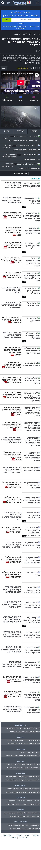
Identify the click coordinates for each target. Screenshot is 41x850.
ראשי (38, 34)
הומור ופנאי (20, 749)
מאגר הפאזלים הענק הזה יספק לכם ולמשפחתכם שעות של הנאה (23, 756)
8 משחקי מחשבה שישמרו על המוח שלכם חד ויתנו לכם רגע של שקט (22, 813)
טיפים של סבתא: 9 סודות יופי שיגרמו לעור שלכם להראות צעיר (23, 744)
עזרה (27, 835)
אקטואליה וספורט (20, 822)
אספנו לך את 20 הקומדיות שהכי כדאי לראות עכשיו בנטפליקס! (23, 801)
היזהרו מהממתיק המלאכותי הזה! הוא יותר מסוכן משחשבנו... (24, 731)
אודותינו (18, 835)
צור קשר (36, 835)
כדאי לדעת (20, 737)
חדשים (7, 131)
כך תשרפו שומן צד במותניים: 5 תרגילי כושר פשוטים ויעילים (24, 828)
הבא (4, 68)
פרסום (13, 837)
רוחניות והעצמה (19, 34)
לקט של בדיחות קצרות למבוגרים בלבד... (29, 752)
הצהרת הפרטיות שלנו (10, 26)
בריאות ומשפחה (20, 725)
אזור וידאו (32, 34)
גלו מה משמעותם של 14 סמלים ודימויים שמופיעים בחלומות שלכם (23, 792)
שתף (30, 68)
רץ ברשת (20, 761)
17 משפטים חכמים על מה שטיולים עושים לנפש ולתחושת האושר (23, 777)
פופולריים (20, 131)
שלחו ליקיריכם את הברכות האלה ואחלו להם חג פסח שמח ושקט (23, 789)
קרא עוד (28, 63)
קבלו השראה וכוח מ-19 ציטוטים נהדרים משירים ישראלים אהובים (23, 804)
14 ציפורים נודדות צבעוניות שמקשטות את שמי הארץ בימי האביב (23, 780)
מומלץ (34, 131)
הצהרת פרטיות (24, 837)
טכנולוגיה (20, 810)
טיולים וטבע (20, 773)
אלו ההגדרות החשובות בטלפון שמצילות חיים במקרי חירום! (25, 816)
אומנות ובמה (20, 798)
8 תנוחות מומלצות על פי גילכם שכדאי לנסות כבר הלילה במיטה (23, 740)
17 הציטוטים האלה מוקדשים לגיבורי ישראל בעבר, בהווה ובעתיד (23, 825)
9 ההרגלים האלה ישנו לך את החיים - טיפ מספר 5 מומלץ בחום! (23, 768)
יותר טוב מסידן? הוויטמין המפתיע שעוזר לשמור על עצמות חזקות (23, 728)
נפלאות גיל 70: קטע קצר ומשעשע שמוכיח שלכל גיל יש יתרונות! (23, 764)
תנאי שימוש (19, 26)
